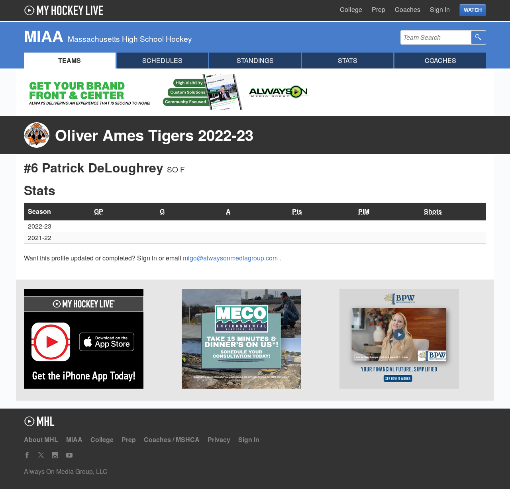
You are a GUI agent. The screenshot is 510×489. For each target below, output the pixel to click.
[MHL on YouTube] (69, 455)
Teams (69, 60)
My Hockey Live (66, 10)
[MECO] (255, 340)
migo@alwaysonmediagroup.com (231, 257)
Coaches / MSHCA (172, 439)
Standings (255, 60)
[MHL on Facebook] (27, 455)
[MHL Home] (39, 423)
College (351, 9)
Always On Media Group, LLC (66, 471)
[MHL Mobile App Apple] (97, 340)
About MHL (41, 439)
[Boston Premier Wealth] (412, 340)
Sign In (440, 9)
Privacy (219, 439)
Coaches (407, 9)
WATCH (473, 10)
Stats (347, 60)
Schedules (162, 60)
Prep (378, 9)
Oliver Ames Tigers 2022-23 (154, 135)
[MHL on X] (41, 455)
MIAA (74, 439)
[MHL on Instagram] (55, 455)
